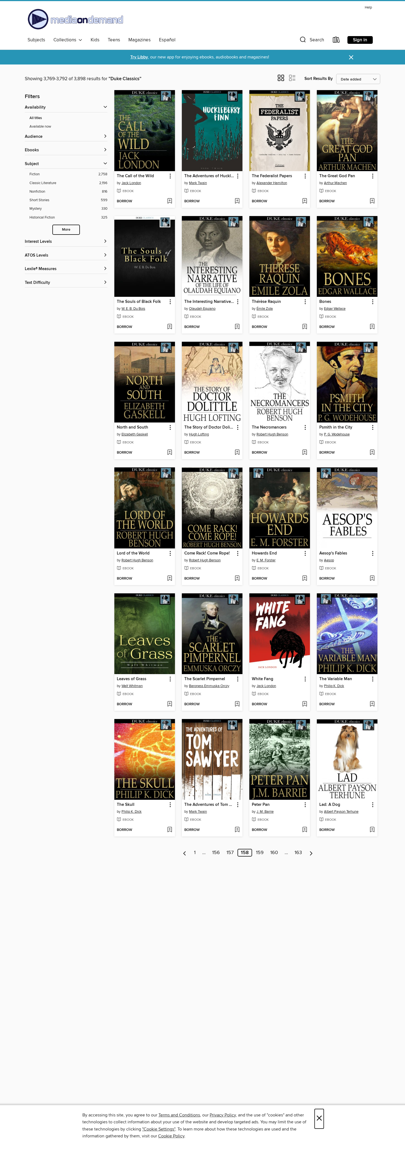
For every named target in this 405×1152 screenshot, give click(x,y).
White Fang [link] (262, 679)
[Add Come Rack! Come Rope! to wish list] (237, 578)
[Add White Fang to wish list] (304, 704)
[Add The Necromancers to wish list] (304, 452)
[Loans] (336, 41)
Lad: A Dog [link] (329, 804)
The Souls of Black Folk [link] (139, 301)
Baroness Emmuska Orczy (209, 686)
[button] (311, 41)
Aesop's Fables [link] (333, 553)
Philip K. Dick (334, 686)
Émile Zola (264, 308)
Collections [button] (66, 40)
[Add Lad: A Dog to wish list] (372, 830)
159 (260, 853)
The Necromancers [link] (269, 427)
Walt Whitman (132, 686)
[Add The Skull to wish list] (169, 830)
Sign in (360, 40)
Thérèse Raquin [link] (266, 301)
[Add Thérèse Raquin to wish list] (304, 327)
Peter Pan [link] (261, 804)
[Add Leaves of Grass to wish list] (169, 704)
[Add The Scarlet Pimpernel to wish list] (237, 704)
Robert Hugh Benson (272, 434)
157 (230, 853)
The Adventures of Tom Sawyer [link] (209, 804)
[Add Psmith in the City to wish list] (372, 452)
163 (298, 853)
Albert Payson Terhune (341, 811)
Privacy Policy (223, 1115)
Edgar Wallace (334, 308)
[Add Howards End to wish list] (304, 578)
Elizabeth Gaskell (134, 434)
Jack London (131, 183)
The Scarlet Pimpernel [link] (204, 679)
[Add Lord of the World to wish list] (169, 578)
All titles (35, 118)
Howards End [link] (264, 553)
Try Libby (139, 57)
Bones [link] (325, 301)
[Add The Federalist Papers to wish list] (304, 201)
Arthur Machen (335, 183)
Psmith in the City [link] (335, 427)
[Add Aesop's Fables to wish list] (372, 578)
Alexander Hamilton (271, 183)
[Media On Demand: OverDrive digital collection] (75, 19)
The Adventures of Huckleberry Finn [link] (209, 176)
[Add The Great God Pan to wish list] (372, 201)
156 (216, 853)
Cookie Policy (171, 1136)
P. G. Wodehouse (337, 434)
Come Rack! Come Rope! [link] (207, 553)
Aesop (329, 560)
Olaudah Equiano (202, 308)
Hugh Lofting (199, 434)
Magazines (139, 40)
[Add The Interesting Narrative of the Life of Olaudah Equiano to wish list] (237, 327)
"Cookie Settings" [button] (158, 1129)
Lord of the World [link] (133, 553)
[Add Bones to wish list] (372, 327)
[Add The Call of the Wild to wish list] (169, 201)
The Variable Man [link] (335, 679)
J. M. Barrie (265, 811)
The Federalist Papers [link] (272, 176)
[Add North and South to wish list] (169, 452)
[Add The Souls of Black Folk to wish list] (169, 327)
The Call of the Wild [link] (135, 176)
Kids (95, 40)
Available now (40, 126)
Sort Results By (318, 78)
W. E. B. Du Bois (133, 308)
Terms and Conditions (179, 1115)
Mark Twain (198, 183)
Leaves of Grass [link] (131, 679)
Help (368, 8)
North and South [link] (132, 427)
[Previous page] (184, 852)
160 (274, 853)
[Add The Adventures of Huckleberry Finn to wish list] (237, 201)
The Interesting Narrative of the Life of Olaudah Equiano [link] (209, 301)
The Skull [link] (125, 804)
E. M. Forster (266, 560)
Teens (114, 40)
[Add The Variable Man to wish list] (372, 704)
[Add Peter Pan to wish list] (304, 830)
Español (167, 40)
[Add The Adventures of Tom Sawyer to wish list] (237, 830)
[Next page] (311, 852)
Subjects (36, 40)
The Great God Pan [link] (337, 176)
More (66, 229)
